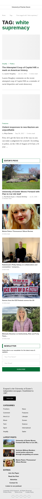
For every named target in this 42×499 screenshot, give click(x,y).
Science (24, 424)
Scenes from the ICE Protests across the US (18, 300)
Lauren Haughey (10, 74)
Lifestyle (25, 416)
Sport (5, 428)
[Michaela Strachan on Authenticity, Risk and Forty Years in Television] (21, 319)
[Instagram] (13, 496)
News (24, 409)
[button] (38, 2)
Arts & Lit (6, 416)
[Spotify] (25, 496)
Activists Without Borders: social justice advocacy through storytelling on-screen (27, 452)
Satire (24, 431)
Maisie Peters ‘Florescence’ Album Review (17, 231)
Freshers (6, 409)
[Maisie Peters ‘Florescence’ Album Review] (21, 216)
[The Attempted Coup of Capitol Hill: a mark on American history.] (21, 47)
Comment (6, 413)
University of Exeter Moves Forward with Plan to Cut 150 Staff (21, 193)
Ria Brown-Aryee (9, 197)
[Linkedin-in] (17, 496)
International (26, 428)
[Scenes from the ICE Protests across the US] (21, 285)
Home (4, 15)
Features (25, 413)
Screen (24, 420)
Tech (4, 424)
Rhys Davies (8, 133)
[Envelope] (21, 496)
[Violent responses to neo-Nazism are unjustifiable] (21, 106)
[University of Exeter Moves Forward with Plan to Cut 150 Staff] (21, 176)
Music (5, 420)
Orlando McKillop (21, 197)
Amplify (5, 431)
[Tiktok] (29, 496)
